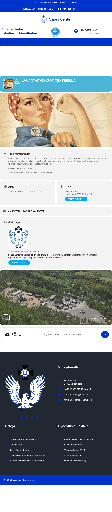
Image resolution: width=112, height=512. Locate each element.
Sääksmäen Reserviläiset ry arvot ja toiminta (56, 3)
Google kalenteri (34, 211)
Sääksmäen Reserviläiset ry (24, 251)
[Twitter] (64, 9)
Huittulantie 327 (89, 30)
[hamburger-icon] (4, 42)
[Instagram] (75, 9)
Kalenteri (14, 211)
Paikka (68, 186)
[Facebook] (59, 9)
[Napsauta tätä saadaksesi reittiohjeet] (105, 334)
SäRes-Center (71, 191)
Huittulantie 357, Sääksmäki (78, 194)
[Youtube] (69, 9)
